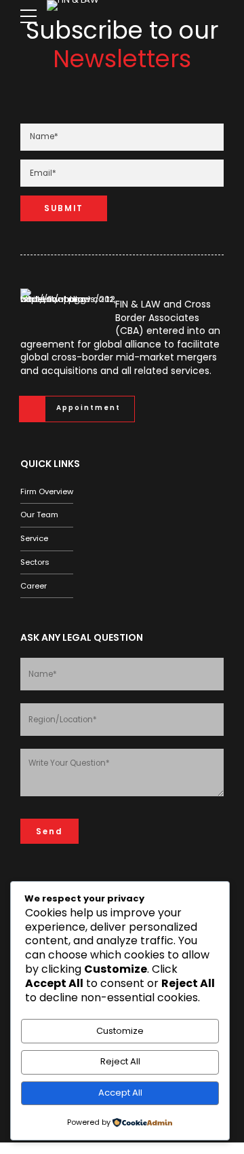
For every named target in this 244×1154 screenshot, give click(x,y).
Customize (120, 1030)
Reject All (120, 1061)
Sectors (34, 562)
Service (34, 538)
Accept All (120, 1092)
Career (33, 585)
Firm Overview (46, 491)
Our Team (39, 514)
